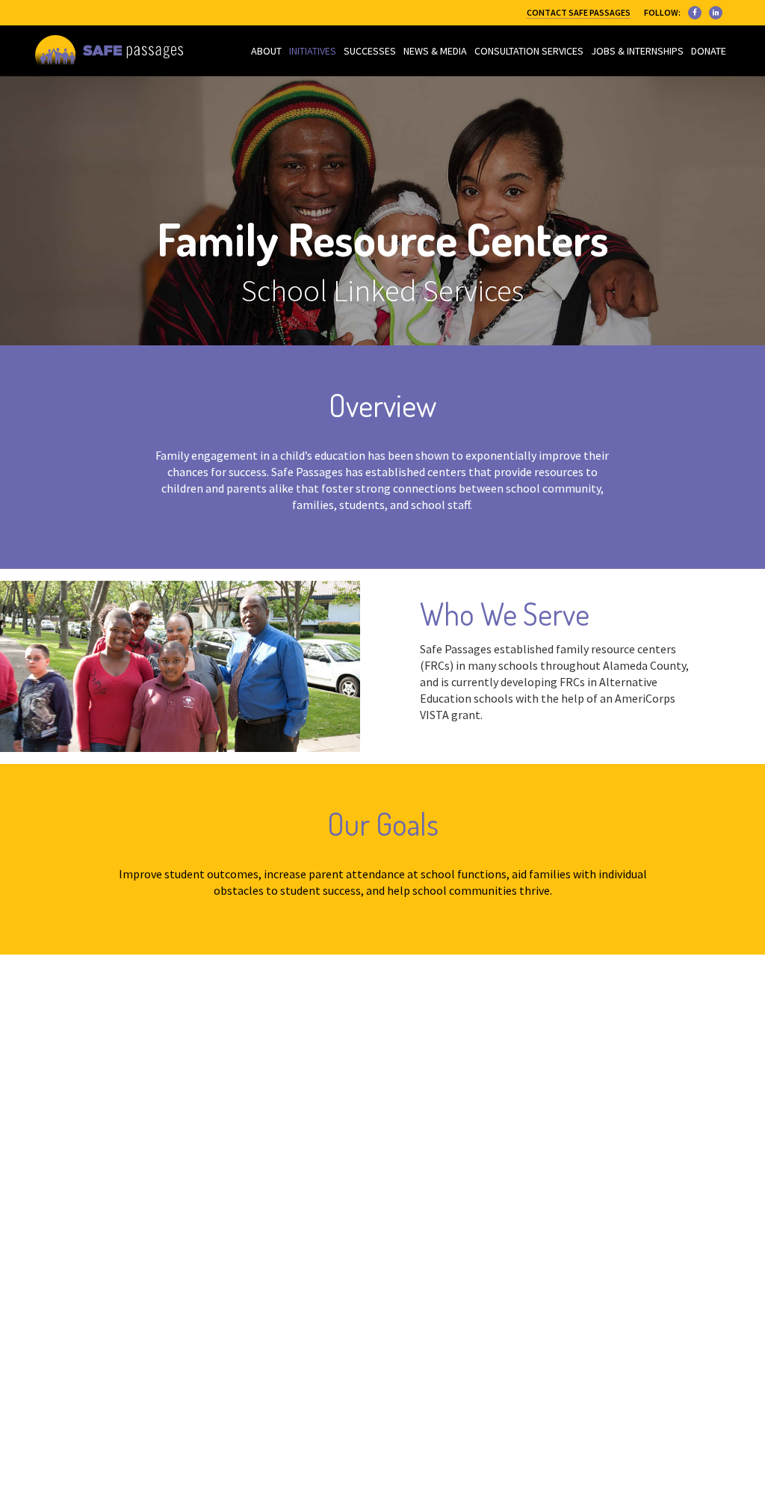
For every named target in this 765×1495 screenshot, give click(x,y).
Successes (370, 51)
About (266, 51)
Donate (708, 51)
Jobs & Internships (637, 51)
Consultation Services (528, 51)
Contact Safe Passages (579, 12)
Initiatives (312, 51)
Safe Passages (109, 50)
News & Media (435, 51)
